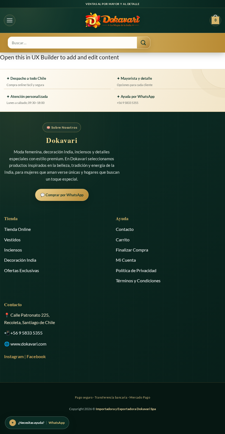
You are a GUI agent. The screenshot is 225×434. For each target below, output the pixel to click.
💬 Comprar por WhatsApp (61, 195)
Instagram (14, 356)
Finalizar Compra (132, 249)
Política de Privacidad (136, 270)
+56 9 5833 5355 (26, 332)
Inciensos (13, 249)
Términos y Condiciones (138, 280)
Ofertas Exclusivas (21, 270)
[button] (9, 20)
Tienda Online (17, 229)
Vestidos (12, 239)
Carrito (123, 239)
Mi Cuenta (126, 259)
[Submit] (143, 42)
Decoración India (20, 259)
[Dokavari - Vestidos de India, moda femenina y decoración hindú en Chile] (112, 20)
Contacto (125, 229)
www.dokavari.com (28, 343)
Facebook (36, 356)
